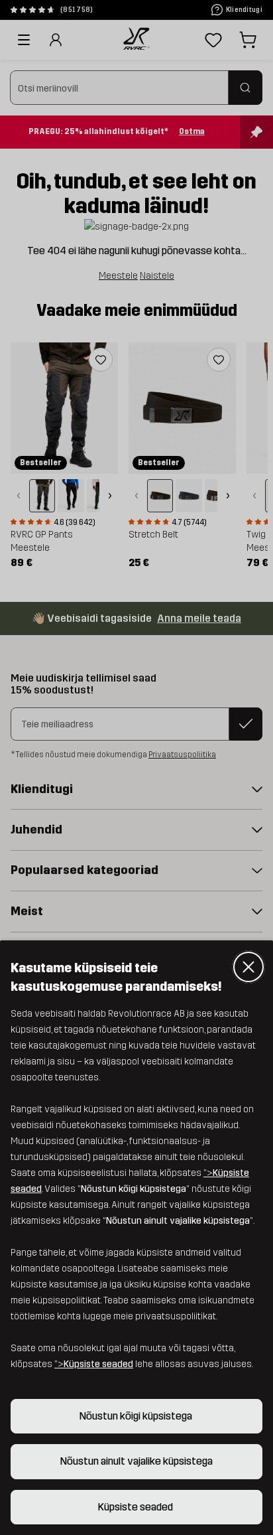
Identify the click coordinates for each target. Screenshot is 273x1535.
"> (93, 1364)
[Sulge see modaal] (248, 967)
